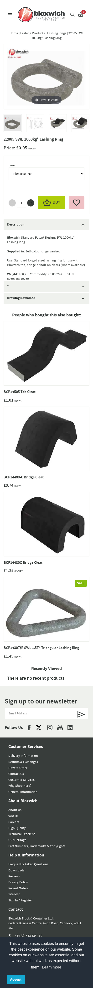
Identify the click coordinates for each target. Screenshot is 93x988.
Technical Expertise (21, 834)
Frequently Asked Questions (28, 864)
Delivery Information (23, 755)
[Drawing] (35, 125)
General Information (22, 792)
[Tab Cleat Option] (58, 125)
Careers (13, 822)
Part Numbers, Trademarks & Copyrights (36, 846)
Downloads (16, 870)
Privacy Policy (18, 882)
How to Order (17, 768)
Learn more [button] (51, 967)
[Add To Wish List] (76, 202)
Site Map (14, 894)
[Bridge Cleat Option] (80, 125)
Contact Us (16, 774)
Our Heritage (17, 840)
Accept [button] (15, 979)
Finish (13, 165)
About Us (14, 810)
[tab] (46, 224)
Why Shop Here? (19, 785)
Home (14, 33)
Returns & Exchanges (23, 762)
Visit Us (13, 816)
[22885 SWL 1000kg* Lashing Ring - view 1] (12, 125)
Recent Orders (18, 888)
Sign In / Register (20, 900)
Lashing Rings (56, 33)
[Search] (72, 14)
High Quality (17, 828)
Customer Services (21, 779)
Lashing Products (32, 33)
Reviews (14, 876)
